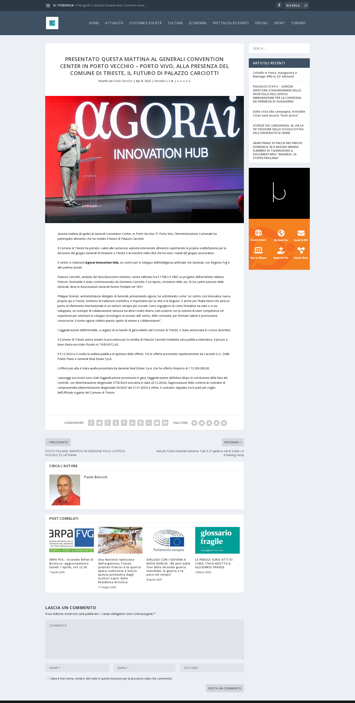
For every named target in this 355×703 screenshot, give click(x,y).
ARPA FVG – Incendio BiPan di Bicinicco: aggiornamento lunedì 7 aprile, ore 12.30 (71, 563)
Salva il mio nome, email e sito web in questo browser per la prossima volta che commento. (111, 678)
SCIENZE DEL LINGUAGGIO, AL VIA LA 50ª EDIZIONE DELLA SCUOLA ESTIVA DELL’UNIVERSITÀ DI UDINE (278, 129)
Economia (197, 23)
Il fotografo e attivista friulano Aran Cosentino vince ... (111, 5)
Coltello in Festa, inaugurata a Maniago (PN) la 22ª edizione (275, 74)
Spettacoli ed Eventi (231, 23)
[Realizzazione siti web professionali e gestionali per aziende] (279, 244)
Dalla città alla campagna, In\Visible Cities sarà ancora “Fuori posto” (279, 113)
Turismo (298, 23)
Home (94, 23)
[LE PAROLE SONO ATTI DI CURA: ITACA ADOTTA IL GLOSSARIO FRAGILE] (217, 540)
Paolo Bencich (123, 81)
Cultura (175, 23)
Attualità (114, 23)
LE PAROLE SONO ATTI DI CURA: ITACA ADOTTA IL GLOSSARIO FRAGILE (214, 563)
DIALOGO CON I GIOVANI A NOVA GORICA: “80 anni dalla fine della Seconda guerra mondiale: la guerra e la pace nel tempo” (168, 567)
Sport (279, 23)
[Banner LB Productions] (279, 193)
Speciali (261, 23)
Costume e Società (145, 23)
